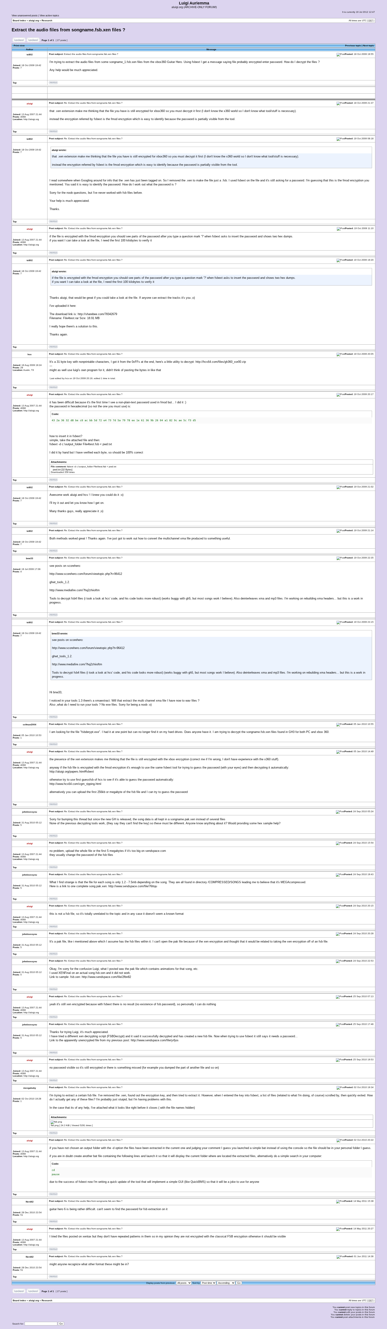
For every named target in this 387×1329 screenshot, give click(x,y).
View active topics (49, 15)
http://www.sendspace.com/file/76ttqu (132, 886)
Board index (19, 20)
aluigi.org (34, 20)
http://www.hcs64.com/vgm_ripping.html (75, 784)
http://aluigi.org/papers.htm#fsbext (71, 771)
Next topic (368, 45)
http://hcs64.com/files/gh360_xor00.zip (221, 361)
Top (15, 83)
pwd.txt (57, 469)
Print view (19, 45)
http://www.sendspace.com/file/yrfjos (154, 1040)
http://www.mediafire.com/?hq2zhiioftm (74, 590)
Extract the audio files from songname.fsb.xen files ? (68, 29)
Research (47, 20)
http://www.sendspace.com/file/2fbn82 (106, 977)
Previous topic (353, 45)
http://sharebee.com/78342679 (97, 314)
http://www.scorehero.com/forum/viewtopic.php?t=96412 (85, 573)
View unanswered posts (25, 15)
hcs (67, 378)
